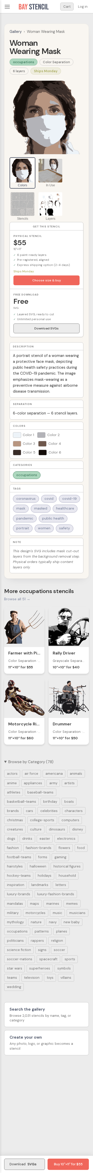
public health (53, 518)
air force (31, 773)
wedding (14, 987)
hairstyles (15, 866)
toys (50, 977)
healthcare (65, 508)
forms (42, 857)
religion (57, 940)
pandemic (24, 518)
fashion (13, 848)
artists (69, 783)
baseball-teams (40, 792)
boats (69, 801)
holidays (44, 875)
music (57, 913)
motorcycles (35, 913)
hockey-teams (19, 875)
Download (23, 1164)
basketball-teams (21, 801)
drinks (27, 838)
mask (20, 508)
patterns (42, 931)
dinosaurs (57, 829)
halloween (38, 866)
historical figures (67, 866)
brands (13, 811)
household (67, 875)
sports (70, 959)
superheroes (39, 968)
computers (70, 820)
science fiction (19, 950)
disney (77, 829)
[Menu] (7, 7)
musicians (77, 913)
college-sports (42, 820)
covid (48, 498)
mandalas (15, 903)
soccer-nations (19, 959)
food (81, 848)
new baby (72, 922)
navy (53, 922)
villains (65, 977)
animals (76, 773)
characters (74, 811)
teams (12, 977)
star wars (14, 968)
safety (64, 528)
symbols (64, 968)
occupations (23, 62)
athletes (13, 792)
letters (61, 885)
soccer (59, 950)
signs (42, 950)
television (32, 977)
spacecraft (48, 959)
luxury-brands (18, 894)
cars (29, 811)
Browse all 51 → (17, 599)
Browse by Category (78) (30, 761)
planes (61, 931)
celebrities (49, 811)
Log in (83, 6)
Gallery (16, 31)
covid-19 (69, 498)
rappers (37, 940)
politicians (15, 940)
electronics (66, 838)
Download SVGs (46, 328)
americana (54, 773)
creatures (15, 829)
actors (12, 773)
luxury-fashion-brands (55, 894)
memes (72, 903)
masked (40, 508)
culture (36, 829)
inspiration (15, 885)
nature (36, 922)
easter (45, 838)
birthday (50, 801)
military (13, 913)
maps (34, 903)
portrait (22, 528)
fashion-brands (38, 848)
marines (52, 903)
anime (12, 783)
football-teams (19, 857)
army (53, 783)
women (44, 528)
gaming (60, 857)
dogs (11, 838)
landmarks (39, 885)
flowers (64, 848)
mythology (15, 922)
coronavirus (26, 498)
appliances (33, 783)
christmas (15, 820)
